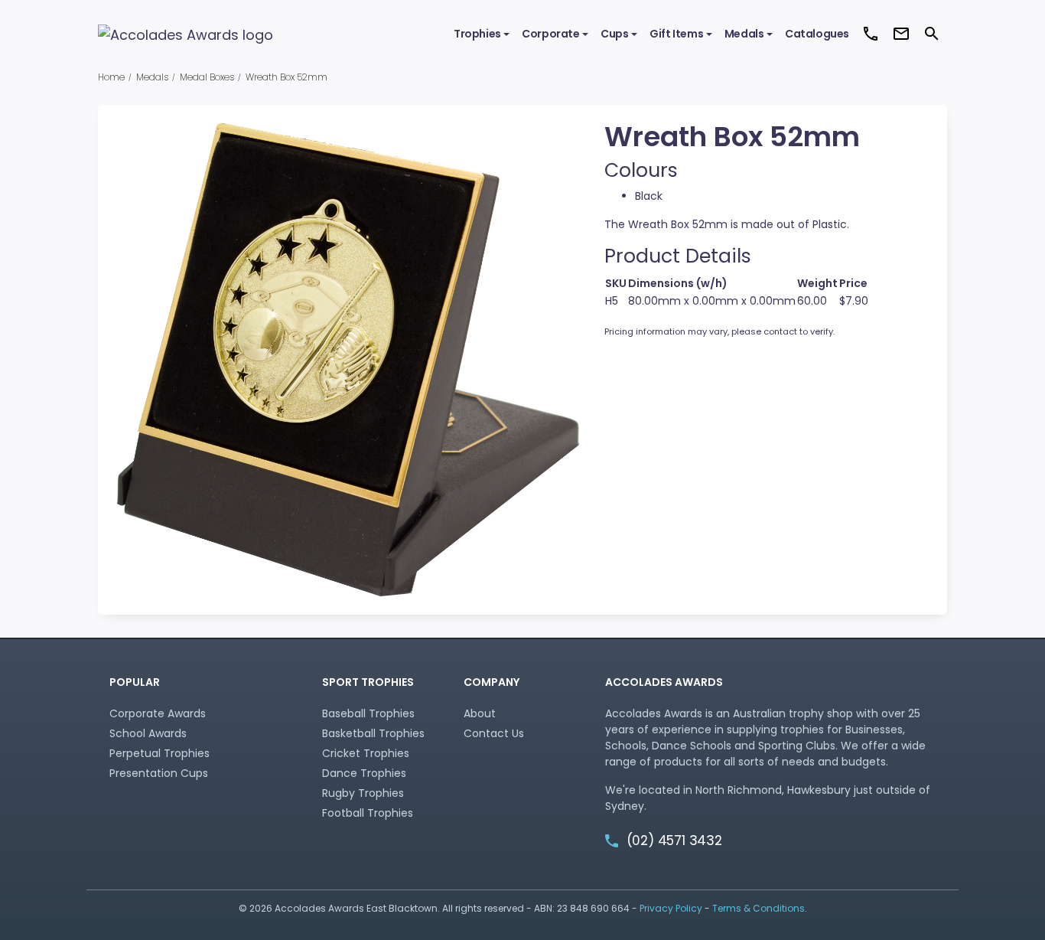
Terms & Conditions (758, 908)
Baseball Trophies (368, 713)
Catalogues (817, 33)
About (480, 713)
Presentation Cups (158, 773)
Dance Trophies (364, 773)
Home (111, 76)
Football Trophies (367, 813)
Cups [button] (614, 33)
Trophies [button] (477, 33)
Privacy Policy (671, 908)
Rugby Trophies (363, 793)
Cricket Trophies (365, 753)
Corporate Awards (157, 713)
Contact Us (494, 733)
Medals (152, 76)
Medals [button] (744, 33)
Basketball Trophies (373, 733)
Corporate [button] (550, 33)
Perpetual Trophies (159, 753)
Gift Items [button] (676, 33)
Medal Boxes (207, 76)
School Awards (148, 733)
